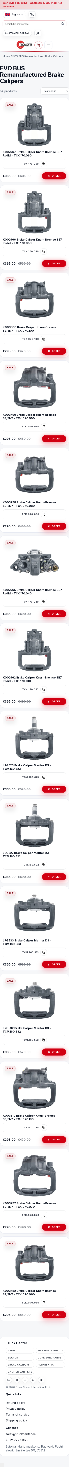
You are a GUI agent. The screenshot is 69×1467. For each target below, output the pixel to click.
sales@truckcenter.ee (21, 1434)
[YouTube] (9, 1380)
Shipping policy (16, 1420)
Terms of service (17, 1414)
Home (6, 56)
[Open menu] (48, 45)
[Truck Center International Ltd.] (24, 45)
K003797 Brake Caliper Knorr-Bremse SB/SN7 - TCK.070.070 (29, 1204)
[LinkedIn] (33, 1380)
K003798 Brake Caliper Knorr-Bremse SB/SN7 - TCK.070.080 (29, 504)
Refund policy (15, 1403)
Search (13, 1357)
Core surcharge (49, 1357)
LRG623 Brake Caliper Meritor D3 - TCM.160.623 (27, 766)
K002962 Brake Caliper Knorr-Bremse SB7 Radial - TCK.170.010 (32, 679)
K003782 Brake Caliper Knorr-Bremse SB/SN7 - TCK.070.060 (29, 1292)
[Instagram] (17, 1380)
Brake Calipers (19, 1364)
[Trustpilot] (41, 1380)
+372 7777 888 (17, 1440)
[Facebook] (25, 1380)
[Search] (62, 24)
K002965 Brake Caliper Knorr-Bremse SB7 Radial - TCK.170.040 (32, 591)
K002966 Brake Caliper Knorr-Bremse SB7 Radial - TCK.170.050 (32, 241)
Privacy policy (15, 1409)
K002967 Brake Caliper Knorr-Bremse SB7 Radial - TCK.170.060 (32, 153)
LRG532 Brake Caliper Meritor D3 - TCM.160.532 (27, 1029)
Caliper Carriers (20, 1371)
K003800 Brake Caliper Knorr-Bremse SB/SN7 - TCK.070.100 (29, 328)
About (12, 1350)
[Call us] (32, 14)
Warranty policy (50, 1350)
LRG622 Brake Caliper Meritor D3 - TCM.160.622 (27, 854)
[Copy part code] (44, 164)
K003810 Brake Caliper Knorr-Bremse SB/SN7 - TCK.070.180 (29, 1117)
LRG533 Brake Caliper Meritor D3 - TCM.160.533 (27, 942)
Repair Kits (46, 1364)
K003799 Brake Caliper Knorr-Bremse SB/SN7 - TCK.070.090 (29, 416)
